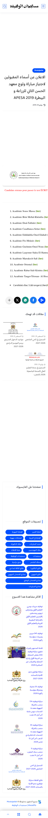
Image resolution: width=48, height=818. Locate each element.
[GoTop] (8, 814)
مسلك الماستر (35, 562)
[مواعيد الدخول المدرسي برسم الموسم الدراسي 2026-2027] (13, 328)
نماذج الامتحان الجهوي (17, 574)
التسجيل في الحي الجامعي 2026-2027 (35, 341)
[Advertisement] (24, 42)
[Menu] (18, 814)
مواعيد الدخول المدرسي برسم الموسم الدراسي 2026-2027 (13, 343)
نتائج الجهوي (36, 574)
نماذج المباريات (35, 586)
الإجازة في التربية (35, 538)
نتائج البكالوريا (36, 568)
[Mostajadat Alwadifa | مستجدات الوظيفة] (24, 6)
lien (38, 211)
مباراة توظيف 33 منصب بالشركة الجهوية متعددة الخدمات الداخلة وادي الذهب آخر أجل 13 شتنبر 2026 (34, 733)
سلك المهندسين (35, 550)
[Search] (29, 814)
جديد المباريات (35, 544)
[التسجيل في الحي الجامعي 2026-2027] (35, 328)
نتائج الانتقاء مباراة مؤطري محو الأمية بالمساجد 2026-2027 (34, 784)
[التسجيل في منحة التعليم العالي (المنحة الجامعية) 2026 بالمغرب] (35, 356)
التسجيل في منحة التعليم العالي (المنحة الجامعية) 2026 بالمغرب (35, 371)
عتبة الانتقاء (15, 550)
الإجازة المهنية (17, 532)
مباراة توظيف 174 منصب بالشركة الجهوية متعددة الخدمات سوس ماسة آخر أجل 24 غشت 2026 (35, 710)
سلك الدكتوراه (16, 544)
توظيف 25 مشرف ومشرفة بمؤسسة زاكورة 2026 (36, 690)
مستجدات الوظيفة (18, 556)
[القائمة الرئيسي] (43, 6)
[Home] (40, 814)
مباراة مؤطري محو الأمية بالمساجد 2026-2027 (36, 675)
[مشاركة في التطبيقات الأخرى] (9, 300)
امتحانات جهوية (16, 538)
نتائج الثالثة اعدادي (16, 568)
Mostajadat (38, 70)
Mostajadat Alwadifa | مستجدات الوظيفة (21, 803)
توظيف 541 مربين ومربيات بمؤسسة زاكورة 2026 (36, 637)
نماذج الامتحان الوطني (32, 580)
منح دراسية (16, 562)
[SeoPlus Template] (39, 802)
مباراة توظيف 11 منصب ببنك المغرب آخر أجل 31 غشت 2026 (35, 753)
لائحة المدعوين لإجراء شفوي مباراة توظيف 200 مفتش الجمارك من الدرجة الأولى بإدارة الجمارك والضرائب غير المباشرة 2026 (34, 657)
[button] (33, 300)
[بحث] (5, 6)
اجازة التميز (36, 532)
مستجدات (37, 556)
